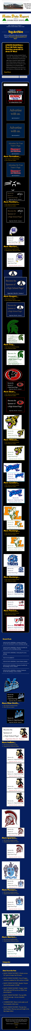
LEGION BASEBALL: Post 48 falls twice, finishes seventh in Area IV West (14, 48)
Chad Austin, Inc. (17, 1023)
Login (16, 1027)
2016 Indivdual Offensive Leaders (12, 300)
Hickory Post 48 (23, 76)
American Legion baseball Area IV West (10, 76)
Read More (7, 72)
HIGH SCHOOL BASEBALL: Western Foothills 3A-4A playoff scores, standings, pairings (15, 648)
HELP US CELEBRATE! (8, 657)
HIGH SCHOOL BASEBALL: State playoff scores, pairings (15, 653)
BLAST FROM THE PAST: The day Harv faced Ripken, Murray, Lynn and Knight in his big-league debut (16, 1009)
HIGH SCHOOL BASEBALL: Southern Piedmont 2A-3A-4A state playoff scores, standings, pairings (15, 643)
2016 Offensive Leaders (10, 160)
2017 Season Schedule (10, 298)
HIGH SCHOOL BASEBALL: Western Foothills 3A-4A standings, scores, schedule (15, 666)
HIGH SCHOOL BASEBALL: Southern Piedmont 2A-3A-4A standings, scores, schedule (14, 671)
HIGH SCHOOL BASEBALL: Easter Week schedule (15, 661)
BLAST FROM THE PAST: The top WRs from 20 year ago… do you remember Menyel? (15, 997)
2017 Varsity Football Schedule (12, 158)
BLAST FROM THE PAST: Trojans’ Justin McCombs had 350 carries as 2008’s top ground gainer (15, 990)
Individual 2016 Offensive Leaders (13, 250)
